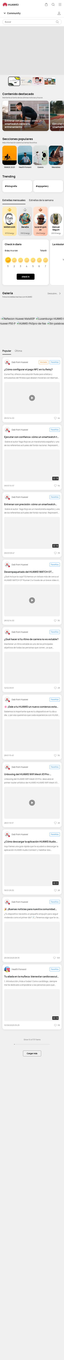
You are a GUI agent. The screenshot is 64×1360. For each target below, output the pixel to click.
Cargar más (32, 1053)
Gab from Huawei (20, 362)
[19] (32, 465)
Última (18, 350)
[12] (32, 532)
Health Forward (19, 969)
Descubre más (53, 293)
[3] (32, 870)
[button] (46, 4)
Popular (6, 350)
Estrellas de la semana (41, 200)
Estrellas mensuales (13, 200)
